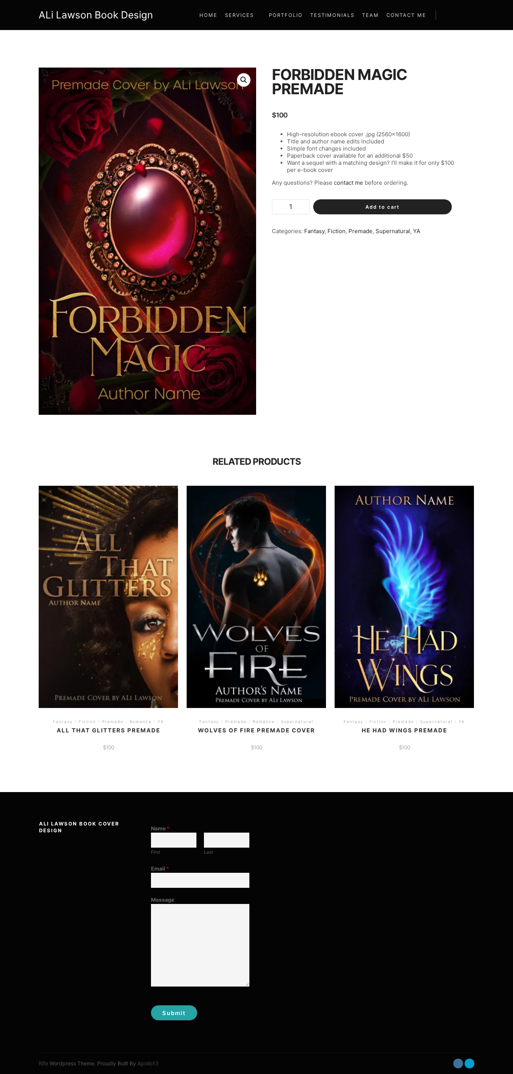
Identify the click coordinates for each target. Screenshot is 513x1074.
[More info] (462, 15)
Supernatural (393, 231)
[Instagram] (458, 1063)
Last (208, 852)
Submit (174, 1013)
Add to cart (382, 207)
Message (162, 899)
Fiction (336, 231)
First (155, 852)
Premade (361, 231)
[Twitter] (469, 1063)
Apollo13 (147, 1063)
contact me (348, 182)
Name (160, 828)
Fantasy (314, 231)
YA (416, 231)
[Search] (448, 15)
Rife (43, 1063)
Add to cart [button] (108, 586)
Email (160, 868)
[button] (243, 80)
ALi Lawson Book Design (76, 15)
